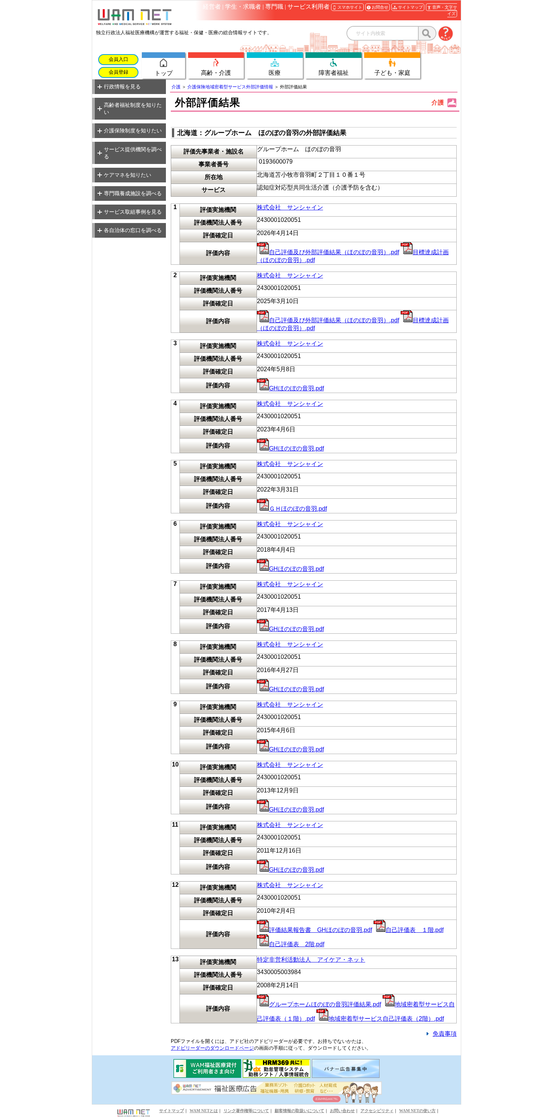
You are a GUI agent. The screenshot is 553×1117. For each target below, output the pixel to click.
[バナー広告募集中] (346, 1076)
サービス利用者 (308, 6)
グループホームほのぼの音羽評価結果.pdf (325, 1004)
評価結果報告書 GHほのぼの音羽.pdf (320, 930)
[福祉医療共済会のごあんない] (207, 1076)
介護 (176, 87)
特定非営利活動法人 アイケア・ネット (311, 959)
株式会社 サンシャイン (290, 207)
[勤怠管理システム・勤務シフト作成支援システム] (276, 1076)
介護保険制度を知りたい (133, 130)
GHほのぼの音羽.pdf (296, 388)
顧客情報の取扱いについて (299, 1110)
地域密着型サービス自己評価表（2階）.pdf (386, 1018)
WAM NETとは (204, 1110)
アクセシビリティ (376, 1110)
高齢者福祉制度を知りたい (133, 108)
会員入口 (118, 59)
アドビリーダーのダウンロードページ (212, 1048)
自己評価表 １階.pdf (415, 930)
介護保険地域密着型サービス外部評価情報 (230, 87)
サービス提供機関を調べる (133, 152)
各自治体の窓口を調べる (133, 230)
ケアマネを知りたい (127, 175)
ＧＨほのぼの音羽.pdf (298, 508)
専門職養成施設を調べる (133, 193)
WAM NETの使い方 (417, 1110)
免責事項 (445, 1033)
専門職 (274, 6)
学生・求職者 (243, 6)
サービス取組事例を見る (133, 212)
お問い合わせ (342, 1110)
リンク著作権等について (246, 1110)
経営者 (212, 6)
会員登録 (118, 72)
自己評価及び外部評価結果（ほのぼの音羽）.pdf (334, 252)
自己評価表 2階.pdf (296, 944)
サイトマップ (171, 1110)
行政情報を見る (122, 86)
